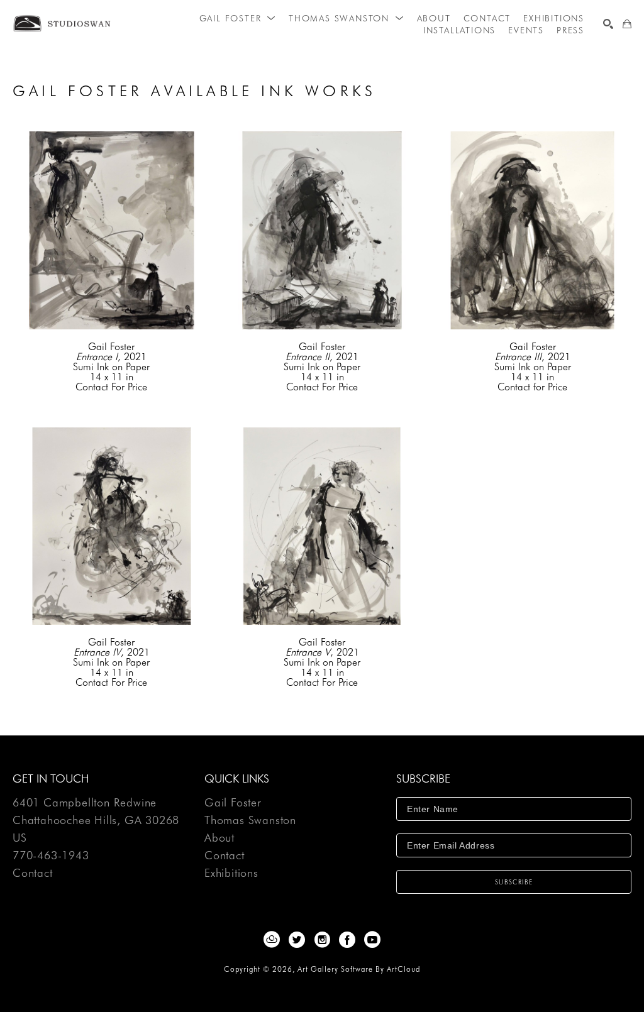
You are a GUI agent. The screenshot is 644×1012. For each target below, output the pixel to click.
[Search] (608, 24)
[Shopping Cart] (627, 24)
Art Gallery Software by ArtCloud (358, 969)
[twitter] (297, 940)
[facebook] (347, 940)
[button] (237, 18)
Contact (33, 873)
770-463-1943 (51, 856)
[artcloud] (272, 940)
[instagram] (322, 940)
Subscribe (514, 882)
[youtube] (372, 940)
